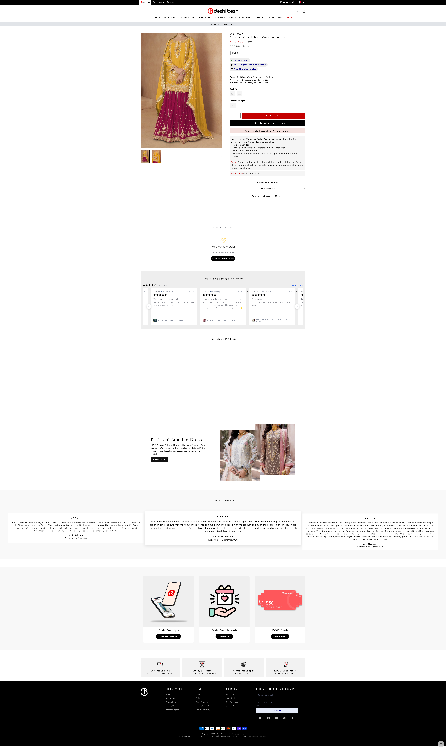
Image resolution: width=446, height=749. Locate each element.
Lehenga (245, 17)
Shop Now (159, 459)
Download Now (168, 636)
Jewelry (259, 17)
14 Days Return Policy (267, 182)
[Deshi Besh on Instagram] (260, 718)
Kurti (232, 17)
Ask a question (267, 188)
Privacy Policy (171, 702)
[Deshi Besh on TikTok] (292, 718)
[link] (173, 320)
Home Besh (230, 698)
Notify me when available (267, 123)
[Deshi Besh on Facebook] (268, 718)
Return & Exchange (204, 710)
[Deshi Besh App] (168, 601)
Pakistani (205, 17)
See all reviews (297, 285)
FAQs (198, 698)
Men (271, 17)
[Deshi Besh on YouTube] (276, 718)
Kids (280, 17)
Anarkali (170, 17)
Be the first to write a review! (223, 258)
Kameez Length (237, 100)
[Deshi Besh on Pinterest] (284, 718)
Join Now (224, 636)
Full (233, 105)
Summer (220, 17)
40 (232, 94)
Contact (199, 694)
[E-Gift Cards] (280, 601)
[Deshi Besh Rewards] (224, 601)
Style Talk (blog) (232, 702)
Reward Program (173, 710)
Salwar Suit (188, 17)
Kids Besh (230, 694)
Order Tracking (202, 702)
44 (239, 94)
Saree (157, 17)
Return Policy (171, 698)
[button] (149, 306)
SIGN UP (277, 710)
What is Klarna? (202, 706)
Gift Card (230, 706)
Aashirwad (237, 34)
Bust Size (234, 89)
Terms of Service (172, 706)
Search (168, 694)
